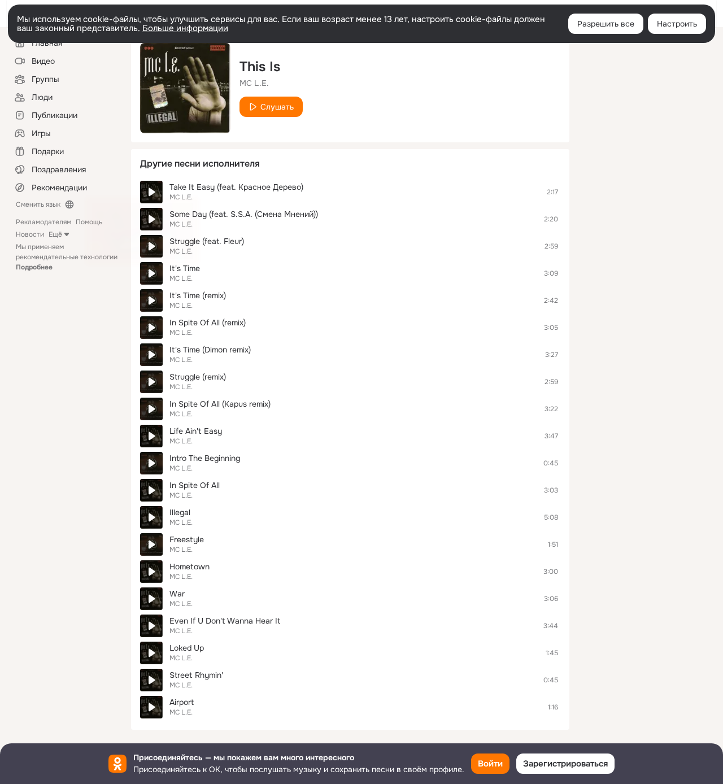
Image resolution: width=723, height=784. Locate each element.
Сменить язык (38, 204)
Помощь (89, 222)
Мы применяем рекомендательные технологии (66, 257)
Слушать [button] (277, 107)
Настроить (677, 24)
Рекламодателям (43, 222)
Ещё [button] (55, 234)
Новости (30, 234)
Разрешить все (605, 24)
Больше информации (185, 28)
